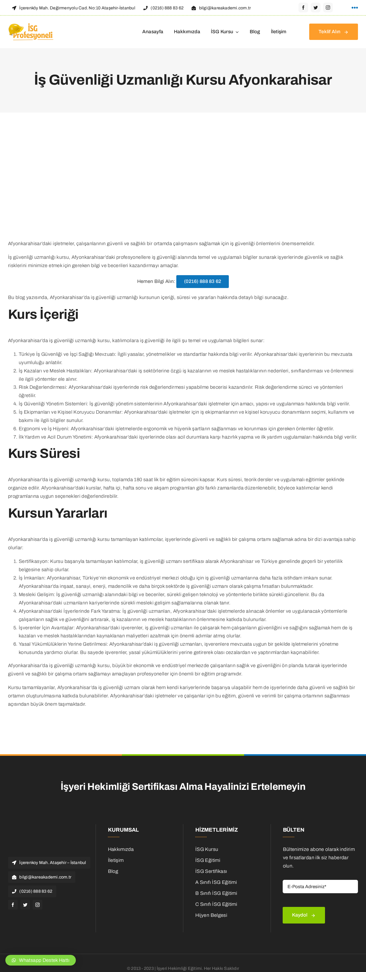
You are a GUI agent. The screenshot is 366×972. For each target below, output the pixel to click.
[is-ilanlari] (140, 880)
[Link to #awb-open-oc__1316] (355, 8)
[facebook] (303, 7)
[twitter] (315, 7)
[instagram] (328, 7)
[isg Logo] (31, 24)
